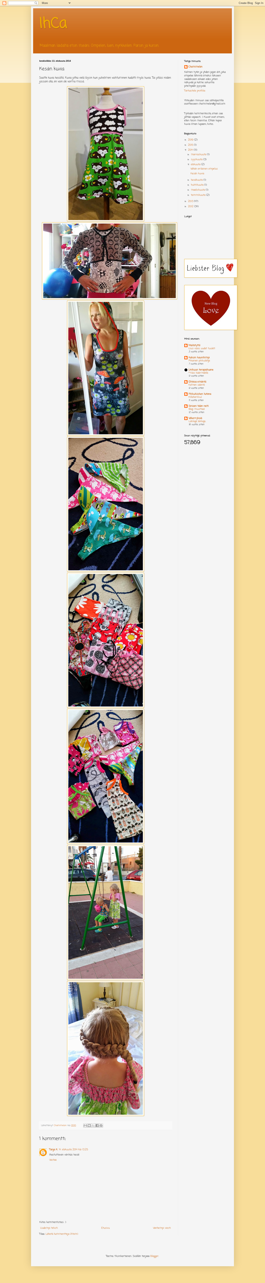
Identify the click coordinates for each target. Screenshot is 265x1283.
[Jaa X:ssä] (93, 1125)
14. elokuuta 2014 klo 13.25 (73, 1150)
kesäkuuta (197, 180)
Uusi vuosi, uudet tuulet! (202, 348)
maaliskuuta (198, 190)
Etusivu (105, 1228)
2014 (191, 150)
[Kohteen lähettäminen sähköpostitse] (85, 1125)
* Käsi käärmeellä (198, 373)
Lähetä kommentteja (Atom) (62, 1234)
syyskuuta (197, 159)
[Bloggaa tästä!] (89, 1125)
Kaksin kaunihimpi (199, 358)
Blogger (154, 1256)
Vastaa (53, 1160)
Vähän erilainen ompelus (204, 169)
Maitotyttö (194, 345)
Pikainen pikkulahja (199, 361)
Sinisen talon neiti (199, 406)
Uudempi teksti (49, 1228)
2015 (191, 145)
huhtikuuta (197, 185)
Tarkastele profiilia (194, 91)
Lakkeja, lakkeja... (197, 421)
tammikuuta (198, 195)
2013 (191, 201)
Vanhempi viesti (162, 1228)
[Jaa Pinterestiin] (101, 1125)
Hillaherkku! (195, 397)
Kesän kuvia (197, 174)
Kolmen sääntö (197, 385)
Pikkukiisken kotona (200, 394)
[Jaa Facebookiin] (97, 1125)
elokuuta (196, 164)
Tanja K (53, 1150)
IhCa (53, 24)
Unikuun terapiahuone (201, 370)
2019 (191, 140)
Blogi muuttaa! (197, 409)
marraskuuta (199, 154)
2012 (191, 206)
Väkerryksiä (195, 418)
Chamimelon (195, 67)
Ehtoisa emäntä (197, 382)
